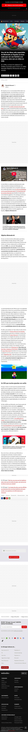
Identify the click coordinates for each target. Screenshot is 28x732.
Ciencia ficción (5, 21)
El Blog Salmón (17, 706)
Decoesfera (3, 708)
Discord (23, 638)
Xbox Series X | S (5, 650)
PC (2, 652)
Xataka (2, 680)
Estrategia (17, 21)
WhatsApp (7, 638)
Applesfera (3, 684)
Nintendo (22, 21)
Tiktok (2, 640)
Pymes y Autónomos (18, 708)
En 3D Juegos (5, 225)
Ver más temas (5, 667)
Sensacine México (17, 718)
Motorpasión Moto (18, 699)
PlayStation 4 (17, 655)
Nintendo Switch (21, 495)
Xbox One (3, 655)
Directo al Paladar (5, 697)
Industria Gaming (18, 652)
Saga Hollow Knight (5, 658)
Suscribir (24, 626)
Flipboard (16, 76)
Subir (23, 673)
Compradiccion (4, 710)
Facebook (11, 76)
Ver (14, 557)
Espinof (15, 690)
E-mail (18, 76)
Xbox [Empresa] (4, 660)
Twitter (13, 76)
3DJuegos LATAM (17, 717)
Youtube (15, 638)
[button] (10, 85)
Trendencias (3, 706)
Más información (11, 730)
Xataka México (4, 717)
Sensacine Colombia (18, 720)
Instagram (18, 638)
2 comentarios (6, 75)
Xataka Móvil (4, 682)
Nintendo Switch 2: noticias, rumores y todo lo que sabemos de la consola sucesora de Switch (14, 447)
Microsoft (16, 658)
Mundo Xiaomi (4, 687)
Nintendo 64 (13, 495)
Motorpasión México (18, 722)
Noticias (8, 495)
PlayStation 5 (17, 650)
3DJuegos (16, 680)
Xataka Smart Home (5, 686)
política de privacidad (18, 630)
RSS (21, 638)
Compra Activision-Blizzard (20, 663)
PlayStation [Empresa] (19, 660)
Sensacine (16, 689)
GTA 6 (11, 21)
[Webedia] (5, 674)
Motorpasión (16, 697)
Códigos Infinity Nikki (15, 616)
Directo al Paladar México (6, 722)
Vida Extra (16, 682)
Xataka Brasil (4, 718)
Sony (2, 663)
